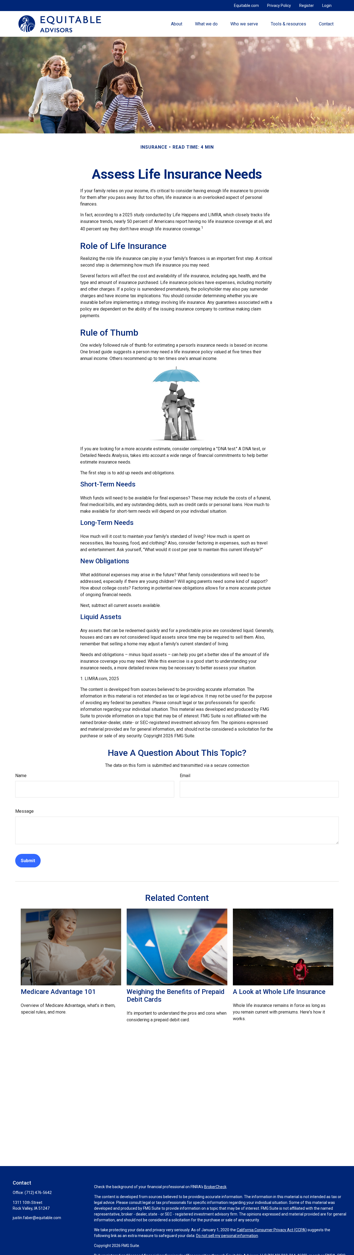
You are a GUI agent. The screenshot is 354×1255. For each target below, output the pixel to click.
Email (185, 775)
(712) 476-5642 (38, 1192)
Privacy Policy (279, 5)
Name (21, 775)
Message (24, 811)
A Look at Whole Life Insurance (279, 992)
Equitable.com (246, 5)
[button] (176, 24)
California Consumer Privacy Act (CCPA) (272, 1230)
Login (327, 5)
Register (306, 5)
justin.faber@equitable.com (37, 1217)
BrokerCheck (215, 1187)
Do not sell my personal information (227, 1235)
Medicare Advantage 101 (58, 992)
